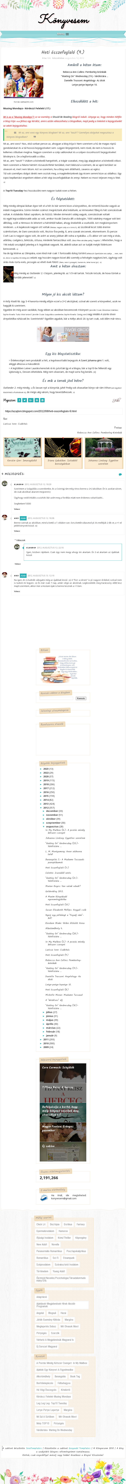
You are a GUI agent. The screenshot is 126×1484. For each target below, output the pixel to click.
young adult (59, 1271)
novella (55, 1244)
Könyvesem (63, 20)
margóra (69, 1319)
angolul (40, 1313)
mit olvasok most (70, 1326)
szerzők (55, 1333)
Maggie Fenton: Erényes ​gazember (58, 1129)
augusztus (52, 826)
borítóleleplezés (44, 1383)
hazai (63, 1313)
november (52, 814)
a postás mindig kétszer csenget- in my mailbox (61, 1363)
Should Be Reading (62, 116)
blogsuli (52, 1313)
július (49, 1012)
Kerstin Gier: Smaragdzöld (22, 461)
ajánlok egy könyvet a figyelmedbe (54, 1369)
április (50, 1023)
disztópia (54, 1224)
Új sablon (48, 1146)
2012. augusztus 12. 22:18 (50, 547)
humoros (63, 1231)
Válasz (17, 509)
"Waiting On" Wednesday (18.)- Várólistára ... (61, 1007)
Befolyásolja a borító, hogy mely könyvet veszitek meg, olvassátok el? (60, 1111)
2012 (46, 807)
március (51, 1027)
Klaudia (19, 484)
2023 (46, 768)
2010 (46, 1043)
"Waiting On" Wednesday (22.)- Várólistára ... (62, 845)
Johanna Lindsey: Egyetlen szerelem (103, 462)
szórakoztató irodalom (66, 1264)
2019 (46, 780)
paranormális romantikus (49, 1251)
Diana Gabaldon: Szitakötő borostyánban (62, 462)
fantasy (81, 1224)
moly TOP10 (42, 1423)
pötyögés (41, 1333)
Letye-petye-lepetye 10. (84, 84)
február (51, 1031)
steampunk (68, 1257)
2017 (46, 788)
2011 (46, 1039)
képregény (80, 1237)
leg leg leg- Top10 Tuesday (51, 1403)
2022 (46, 772)
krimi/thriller (64, 1237)
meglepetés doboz (46, 1326)
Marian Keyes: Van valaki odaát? (63, 886)
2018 (46, 784)
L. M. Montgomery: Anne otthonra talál (63, 853)
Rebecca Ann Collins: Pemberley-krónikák (84, 71)
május (50, 1019)
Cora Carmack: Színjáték (58, 1067)
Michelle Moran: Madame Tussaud (64, 995)
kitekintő (65, 1389)
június (50, 1016)
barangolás (60, 1376)
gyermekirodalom (45, 1231)
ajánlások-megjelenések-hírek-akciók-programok (56, 1305)
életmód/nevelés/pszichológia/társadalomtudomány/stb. (61, 1279)
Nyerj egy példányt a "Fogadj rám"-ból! (64, 916)
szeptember (53, 822)
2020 (46, 776)
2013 (46, 803)
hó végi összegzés (46, 1389)
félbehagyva (64, 1383)
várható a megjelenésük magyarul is (55, 1339)
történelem (42, 1271)
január (50, 1035)
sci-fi (56, 1257)
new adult (41, 1244)
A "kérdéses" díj (54, 1000)
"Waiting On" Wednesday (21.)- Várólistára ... (61, 879)
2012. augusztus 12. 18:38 (41, 518)
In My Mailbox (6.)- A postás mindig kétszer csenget (65, 831)
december (52, 810)
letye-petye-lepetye (47, 1410)
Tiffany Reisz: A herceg (57, 1087)
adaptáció (41, 1297)
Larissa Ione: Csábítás (57, 950)
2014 (46, 799)
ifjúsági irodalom (44, 1237)
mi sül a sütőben (45, 1416)
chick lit (40, 1224)
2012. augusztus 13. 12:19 (41, 575)
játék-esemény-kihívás (48, 1319)
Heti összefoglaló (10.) (57, 905)
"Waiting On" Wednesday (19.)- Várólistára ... (84, 76)
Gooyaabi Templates (79, 1448)
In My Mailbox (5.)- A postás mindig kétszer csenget (65, 943)
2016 (46, 792)
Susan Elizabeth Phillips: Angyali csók (65, 910)
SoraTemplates (34, 1448)
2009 (46, 1047)
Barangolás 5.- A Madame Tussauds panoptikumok (64, 861)
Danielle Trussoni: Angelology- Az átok (84, 80)
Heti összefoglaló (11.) (57, 868)
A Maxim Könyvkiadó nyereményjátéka (56, 898)
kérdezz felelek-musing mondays (53, 1396)
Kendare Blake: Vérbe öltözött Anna (64, 923)
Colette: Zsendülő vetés (58, 873)
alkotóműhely (43, 1376)
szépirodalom (43, 1264)
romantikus (42, 1257)
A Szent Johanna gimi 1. (92, 360)
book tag (75, 1376)
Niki (16, 518)
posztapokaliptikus (76, 1251)
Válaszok (20, 540)
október (51, 818)
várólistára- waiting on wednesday (54, 1430)
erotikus (68, 1224)
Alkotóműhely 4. (54, 928)
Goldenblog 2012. (54, 891)
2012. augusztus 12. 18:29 (38, 484)
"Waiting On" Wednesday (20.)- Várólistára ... (62, 935)
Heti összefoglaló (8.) (57, 990)
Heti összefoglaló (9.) (56, 955)
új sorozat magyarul (46, 1346)
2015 (46, 795)
